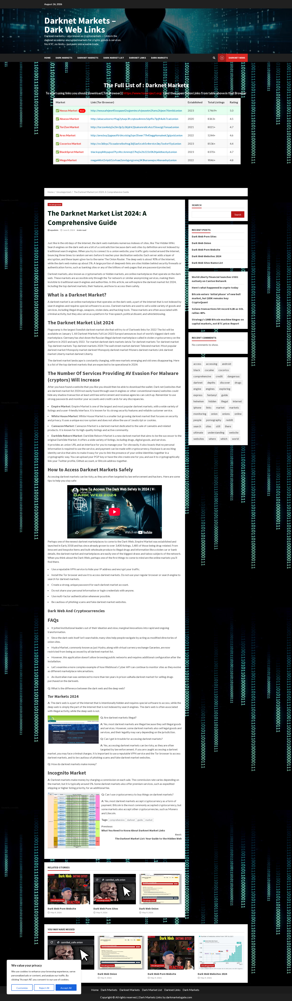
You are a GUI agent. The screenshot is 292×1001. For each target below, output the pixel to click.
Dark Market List (113, 57)
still (218, 426)
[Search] (214, 58)
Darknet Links (137, 57)
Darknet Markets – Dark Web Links (80, 25)
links (208, 407)
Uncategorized (55, 205)
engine (197, 388)
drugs (238, 382)
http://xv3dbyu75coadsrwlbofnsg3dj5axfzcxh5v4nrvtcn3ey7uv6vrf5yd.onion (136, 143)
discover (225, 382)
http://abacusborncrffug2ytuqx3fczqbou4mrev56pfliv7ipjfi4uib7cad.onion (134, 118)
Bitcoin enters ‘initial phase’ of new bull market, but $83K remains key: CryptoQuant (216, 298)
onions (226, 413)
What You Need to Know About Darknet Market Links (133, 828)
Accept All (65, 987)
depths (211, 382)
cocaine (209, 370)
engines (210, 388)
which (224, 438)
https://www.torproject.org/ (143, 93)
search (197, 426)
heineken (198, 401)
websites (198, 438)
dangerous (233, 376)
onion (214, 413)
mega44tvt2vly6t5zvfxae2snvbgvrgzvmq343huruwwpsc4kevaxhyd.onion (134, 160)
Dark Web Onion (160, 889)
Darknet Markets (87, 57)
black (196, 370)
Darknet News (237, 57)
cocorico (223, 370)
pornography (213, 420)
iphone (197, 407)
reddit (229, 420)
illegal (224, 401)
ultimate (198, 432)
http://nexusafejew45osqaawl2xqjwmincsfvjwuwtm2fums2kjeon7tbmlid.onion (136, 110)
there (228, 426)
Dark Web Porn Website (69, 889)
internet (237, 401)
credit (219, 376)
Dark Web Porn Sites (114, 889)
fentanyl (212, 395)
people (197, 420)
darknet (131, 820)
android (226, 363)
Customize (22, 987)
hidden (212, 401)
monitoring (199, 413)
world (235, 438)
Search (197, 205)
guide (140, 820)
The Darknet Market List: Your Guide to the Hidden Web (148, 836)
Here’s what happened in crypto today (215, 287)
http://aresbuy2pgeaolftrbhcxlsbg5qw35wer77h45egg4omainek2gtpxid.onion (136, 135)
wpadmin (54, 230)
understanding (216, 432)
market (148, 820)
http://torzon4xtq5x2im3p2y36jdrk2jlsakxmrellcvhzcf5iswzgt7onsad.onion (135, 127)
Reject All (44, 987)
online (238, 413)
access (197, 363)
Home (47, 57)
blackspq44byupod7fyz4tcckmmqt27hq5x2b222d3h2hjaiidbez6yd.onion (134, 151)
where (212, 438)
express (197, 395)
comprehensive (117, 820)
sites (208, 426)
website (233, 432)
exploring (224, 388)
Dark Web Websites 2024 (206, 256)
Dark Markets (64, 57)
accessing (211, 363)
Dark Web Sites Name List (207, 262)
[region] (44, 977)
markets (234, 407)
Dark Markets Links (150, 997)
